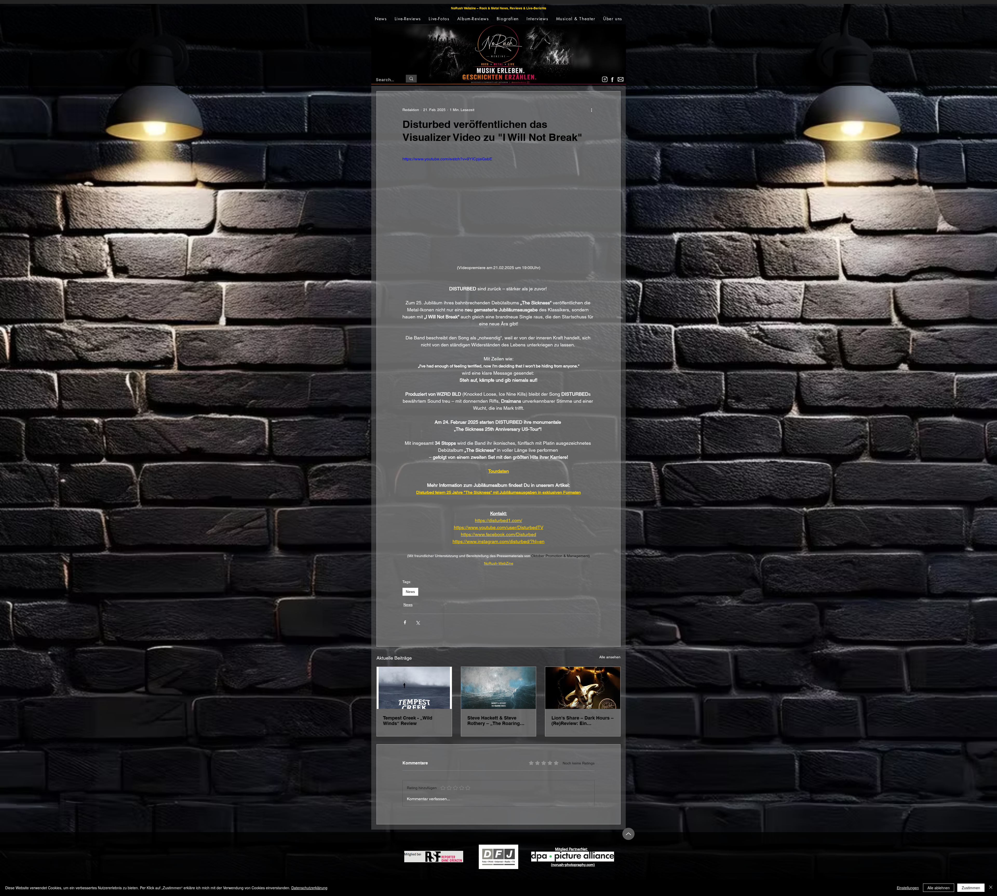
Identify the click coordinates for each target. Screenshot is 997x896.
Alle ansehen (610, 657)
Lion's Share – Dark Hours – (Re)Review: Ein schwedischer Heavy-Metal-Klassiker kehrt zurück (582, 720)
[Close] (991, 888)
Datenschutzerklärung (309, 887)
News (410, 592)
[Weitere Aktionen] (591, 110)
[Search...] (411, 79)
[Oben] (628, 834)
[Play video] (498, 210)
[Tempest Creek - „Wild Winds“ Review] (414, 688)
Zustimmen (971, 887)
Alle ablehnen (938, 887)
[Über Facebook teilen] (404, 622)
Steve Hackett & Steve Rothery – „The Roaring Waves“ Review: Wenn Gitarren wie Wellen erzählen (493, 720)
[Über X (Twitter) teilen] (417, 622)
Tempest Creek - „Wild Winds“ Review (407, 720)
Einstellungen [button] (908, 887)
